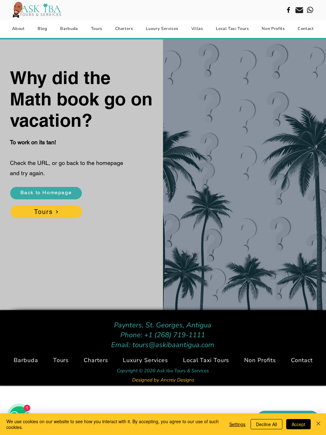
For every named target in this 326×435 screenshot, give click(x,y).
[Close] (318, 424)
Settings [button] (237, 424)
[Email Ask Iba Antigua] (299, 10)
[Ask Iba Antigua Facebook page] (288, 10)
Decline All (266, 424)
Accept (298, 424)
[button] (96, 360)
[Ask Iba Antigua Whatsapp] (310, 10)
